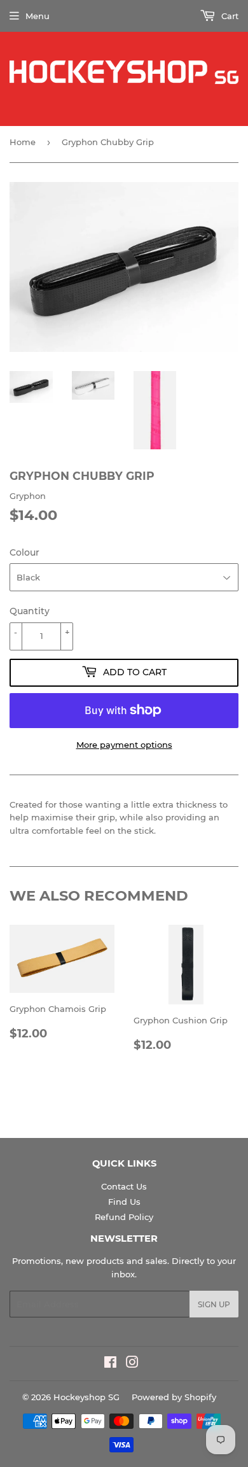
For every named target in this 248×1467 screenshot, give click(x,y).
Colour (24, 552)
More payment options (124, 745)
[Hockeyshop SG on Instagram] (132, 1364)
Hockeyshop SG (86, 1397)
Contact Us (124, 1186)
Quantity (30, 611)
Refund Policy (124, 1217)
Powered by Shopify (174, 1397)
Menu (37, 16)
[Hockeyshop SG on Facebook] (110, 1364)
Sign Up (214, 1304)
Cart (228, 16)
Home (23, 142)
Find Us (124, 1202)
